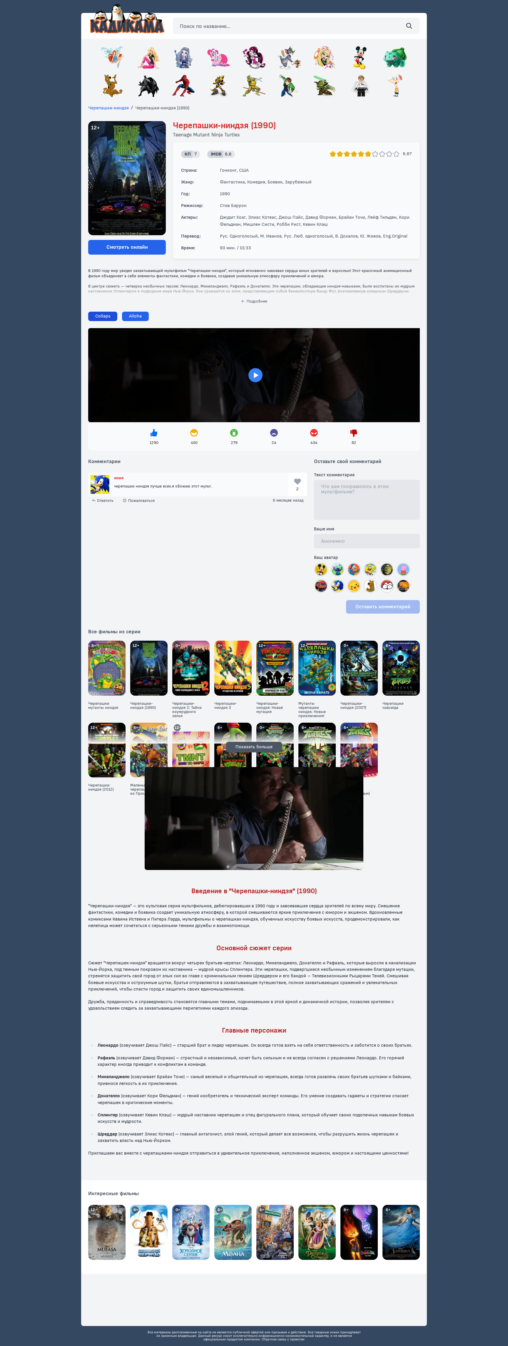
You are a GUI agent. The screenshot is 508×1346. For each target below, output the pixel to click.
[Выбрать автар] (321, 569)
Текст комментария (334, 475)
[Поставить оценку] (332, 154)
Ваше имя (324, 529)
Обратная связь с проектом (283, 1339)
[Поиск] (409, 25)
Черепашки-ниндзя (108, 108)
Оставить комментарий (382, 607)
